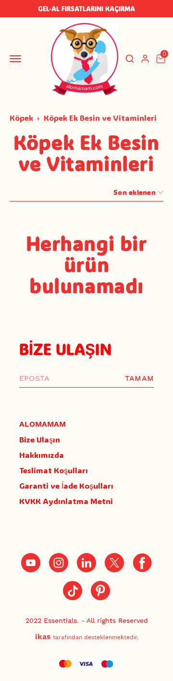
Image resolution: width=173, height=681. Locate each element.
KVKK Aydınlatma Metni (66, 501)
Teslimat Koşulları (53, 470)
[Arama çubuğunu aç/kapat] (129, 58)
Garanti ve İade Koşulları (66, 485)
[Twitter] (114, 562)
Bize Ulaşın (39, 439)
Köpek (21, 118)
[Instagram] (58, 562)
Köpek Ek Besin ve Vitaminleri (100, 118)
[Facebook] (142, 562)
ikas (43, 636)
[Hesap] (145, 58)
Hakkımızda (41, 455)
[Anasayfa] (100, 590)
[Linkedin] (86, 562)
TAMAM (139, 378)
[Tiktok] (72, 590)
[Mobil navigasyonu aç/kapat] (17, 58)
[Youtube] (30, 562)
